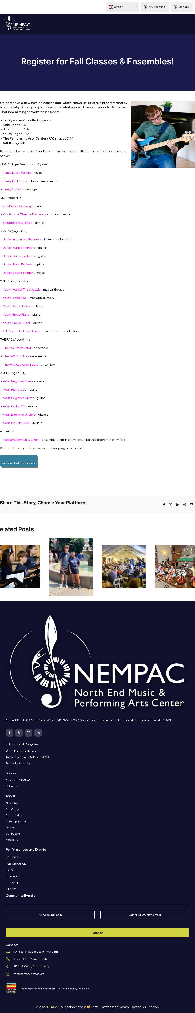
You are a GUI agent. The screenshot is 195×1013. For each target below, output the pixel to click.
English (118, 6)
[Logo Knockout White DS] (16, 16)
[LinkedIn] (177, 504)
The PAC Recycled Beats (20, 365)
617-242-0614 (21, 966)
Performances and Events (26, 850)
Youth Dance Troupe (17, 306)
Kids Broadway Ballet (17, 223)
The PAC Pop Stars (16, 356)
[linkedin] (38, 733)
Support (12, 773)
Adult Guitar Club (15, 406)
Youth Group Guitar (16, 323)
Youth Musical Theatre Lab (21, 289)
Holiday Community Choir (21, 440)
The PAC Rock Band (17, 348)
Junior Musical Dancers (19, 248)
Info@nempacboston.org (28, 973)
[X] (170, 504)
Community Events (20, 896)
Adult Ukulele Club (16, 423)
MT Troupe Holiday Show (20, 331)
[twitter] (19, 733)
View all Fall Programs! (19, 463)
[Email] (191, 504)
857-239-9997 (22, 959)
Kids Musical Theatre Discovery (24, 214)
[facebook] (9, 733)
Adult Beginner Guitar (18, 398)
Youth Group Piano (16, 314)
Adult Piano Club (14, 390)
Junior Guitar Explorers (19, 256)
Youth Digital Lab (15, 298)
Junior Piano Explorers (18, 264)
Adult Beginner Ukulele (19, 415)
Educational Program (22, 744)
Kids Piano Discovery (17, 206)
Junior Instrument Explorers (22, 239)
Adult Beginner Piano (18, 381)
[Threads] (184, 504)
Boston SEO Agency (145, 1007)
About (10, 796)
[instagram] (28, 733)
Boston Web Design (115, 1007)
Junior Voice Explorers (18, 273)
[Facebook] (164, 504)
